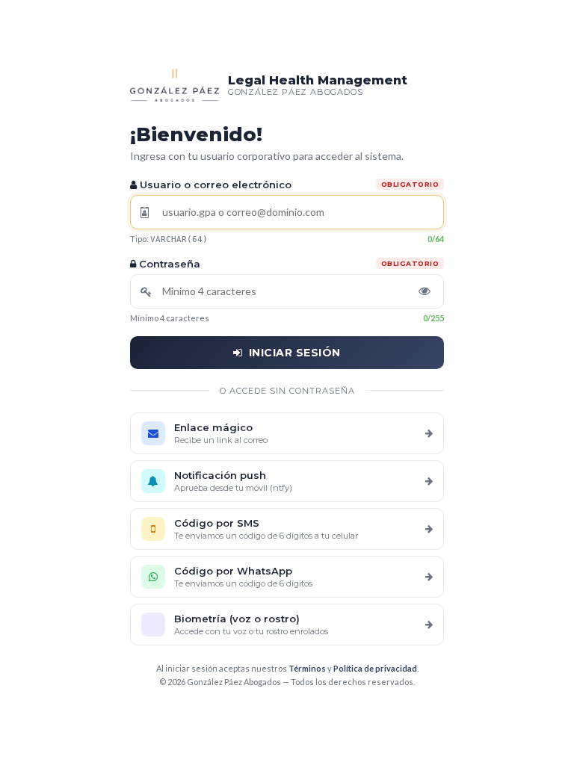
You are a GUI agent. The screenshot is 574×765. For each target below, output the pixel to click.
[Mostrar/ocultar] (424, 291)
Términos (307, 668)
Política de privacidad (375, 668)
